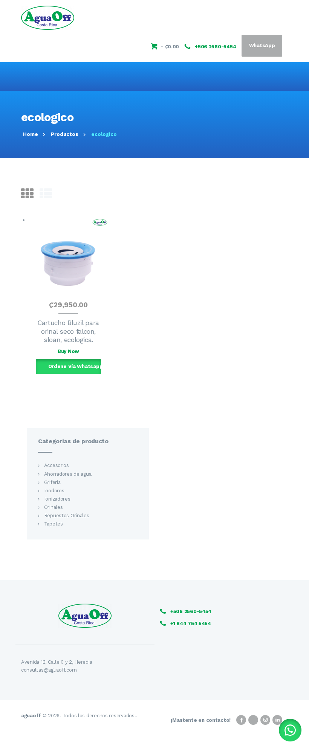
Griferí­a (52, 482)
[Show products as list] (46, 194)
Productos (64, 134)
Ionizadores (57, 499)
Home (30, 134)
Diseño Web (274, 730)
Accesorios (56, 465)
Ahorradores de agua (68, 474)
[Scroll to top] (299, 739)
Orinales (53, 507)
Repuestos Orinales (66, 515)
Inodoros (54, 490)
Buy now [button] (68, 351)
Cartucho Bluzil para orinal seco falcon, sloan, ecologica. (68, 331)
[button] (290, 730)
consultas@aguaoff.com (48, 670)
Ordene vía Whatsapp (74, 366)
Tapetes (53, 524)
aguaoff (31, 715)
